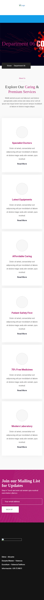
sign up (9, 509)
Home (9, 66)
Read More (22, 164)
